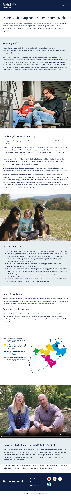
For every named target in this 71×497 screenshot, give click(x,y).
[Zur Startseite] (9, 5)
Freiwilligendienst (42, 281)
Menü (62, 5)
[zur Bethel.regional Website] (13, 481)
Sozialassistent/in (13, 266)
